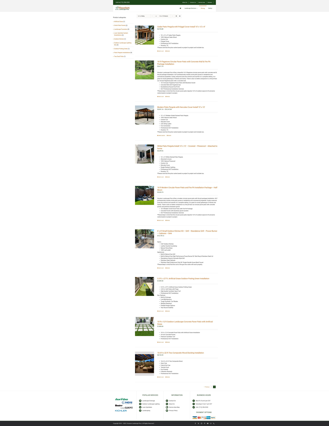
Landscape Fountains (120, 29)
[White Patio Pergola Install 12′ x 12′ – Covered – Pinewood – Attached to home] (144, 154)
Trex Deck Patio (119, 56)
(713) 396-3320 (125, 2)
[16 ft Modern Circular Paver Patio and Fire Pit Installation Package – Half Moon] (144, 195)
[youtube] (207, 423)
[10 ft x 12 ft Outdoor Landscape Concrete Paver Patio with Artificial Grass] (144, 327)
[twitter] (198, 423)
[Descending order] (156, 16)
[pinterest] (204, 423)
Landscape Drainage (148, 401)
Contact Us (172, 401)
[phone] (214, 423)
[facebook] (195, 423)
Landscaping (146, 410)
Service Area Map (174, 407)
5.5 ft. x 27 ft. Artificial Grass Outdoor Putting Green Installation (183, 278)
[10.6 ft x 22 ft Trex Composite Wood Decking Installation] (144, 364)
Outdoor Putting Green (121, 49)
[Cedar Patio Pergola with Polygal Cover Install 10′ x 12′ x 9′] (144, 35)
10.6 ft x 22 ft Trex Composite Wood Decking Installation (180, 353)
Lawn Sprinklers (147, 407)
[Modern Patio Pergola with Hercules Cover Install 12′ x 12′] (144, 115)
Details (168, 51)
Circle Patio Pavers (119, 25)
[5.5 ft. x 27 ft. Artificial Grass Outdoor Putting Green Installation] (144, 286)
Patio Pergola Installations (122, 52)
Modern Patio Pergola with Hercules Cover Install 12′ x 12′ (181, 107)
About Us (172, 404)
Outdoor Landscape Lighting (151, 404)
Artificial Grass (118, 21)
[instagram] (201, 423)
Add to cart (161, 51)
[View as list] (179, 16)
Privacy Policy (173, 410)
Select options (162, 135)
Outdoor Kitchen (119, 39)
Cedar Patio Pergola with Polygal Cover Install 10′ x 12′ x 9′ (181, 27)
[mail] (210, 423)
